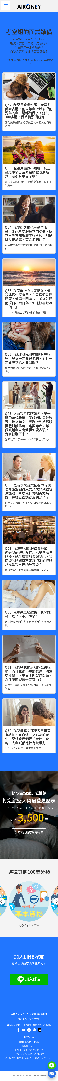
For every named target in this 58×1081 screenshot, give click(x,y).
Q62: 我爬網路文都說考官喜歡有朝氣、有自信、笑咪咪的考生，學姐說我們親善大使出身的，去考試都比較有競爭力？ (28, 736)
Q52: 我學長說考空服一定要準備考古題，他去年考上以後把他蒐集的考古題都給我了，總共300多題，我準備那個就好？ (28, 110)
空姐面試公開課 (14, 1024)
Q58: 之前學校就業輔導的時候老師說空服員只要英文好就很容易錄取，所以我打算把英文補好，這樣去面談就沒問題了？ (28, 491)
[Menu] (5, 5)
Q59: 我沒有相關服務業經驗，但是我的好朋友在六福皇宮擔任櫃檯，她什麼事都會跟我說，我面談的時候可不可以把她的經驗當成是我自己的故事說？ (28, 556)
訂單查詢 (27, 1024)
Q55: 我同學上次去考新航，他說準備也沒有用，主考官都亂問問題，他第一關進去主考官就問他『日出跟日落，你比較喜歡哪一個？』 (28, 298)
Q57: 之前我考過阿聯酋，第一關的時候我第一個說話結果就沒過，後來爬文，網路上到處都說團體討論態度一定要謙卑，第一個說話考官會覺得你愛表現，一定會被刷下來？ (28, 423)
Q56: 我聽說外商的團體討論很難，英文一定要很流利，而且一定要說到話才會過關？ (28, 358)
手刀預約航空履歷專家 (29, 832)
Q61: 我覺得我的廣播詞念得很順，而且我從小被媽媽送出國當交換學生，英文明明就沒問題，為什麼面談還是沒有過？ (28, 673)
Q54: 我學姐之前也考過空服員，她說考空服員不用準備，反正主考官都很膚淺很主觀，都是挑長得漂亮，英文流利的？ (28, 233)
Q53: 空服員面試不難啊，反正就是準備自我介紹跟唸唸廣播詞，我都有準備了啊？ (28, 172)
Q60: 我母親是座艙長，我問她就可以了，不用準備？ (28, 614)
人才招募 (47, 1024)
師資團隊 (37, 1024)
